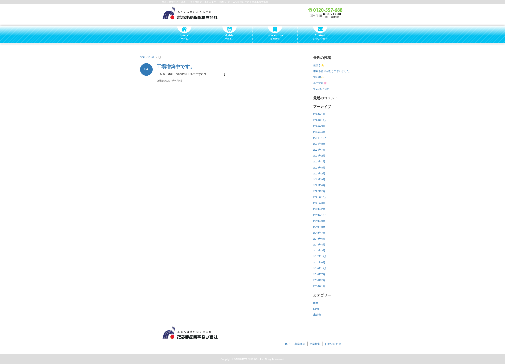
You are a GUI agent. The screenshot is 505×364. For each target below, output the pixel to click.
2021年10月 (320, 197)
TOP (142, 57)
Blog (315, 303)
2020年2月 (319, 209)
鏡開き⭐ (318, 65)
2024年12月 (320, 138)
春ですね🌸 (320, 83)
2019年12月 (320, 215)
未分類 (317, 314)
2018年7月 (319, 232)
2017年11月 (320, 256)
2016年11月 (320, 268)
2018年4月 (319, 244)
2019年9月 (319, 221)
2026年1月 (319, 114)
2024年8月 (319, 143)
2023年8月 (319, 167)
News (316, 308)
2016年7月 (319, 274)
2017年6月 (319, 262)
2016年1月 (319, 286)
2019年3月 (319, 227)
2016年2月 (319, 280)
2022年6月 (319, 185)
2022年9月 (319, 179)
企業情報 (315, 344)
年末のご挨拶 (321, 89)
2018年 (151, 57)
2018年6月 (319, 238)
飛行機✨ (318, 77)
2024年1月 (319, 161)
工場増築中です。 (176, 66)
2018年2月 (319, 250)
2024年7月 (319, 149)
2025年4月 (319, 132)
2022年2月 (319, 191)
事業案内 (299, 344)
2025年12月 (320, 120)
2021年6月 (319, 203)
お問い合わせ (333, 344)
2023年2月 (319, 173)
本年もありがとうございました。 (332, 71)
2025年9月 (319, 126)
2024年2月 (319, 155)
